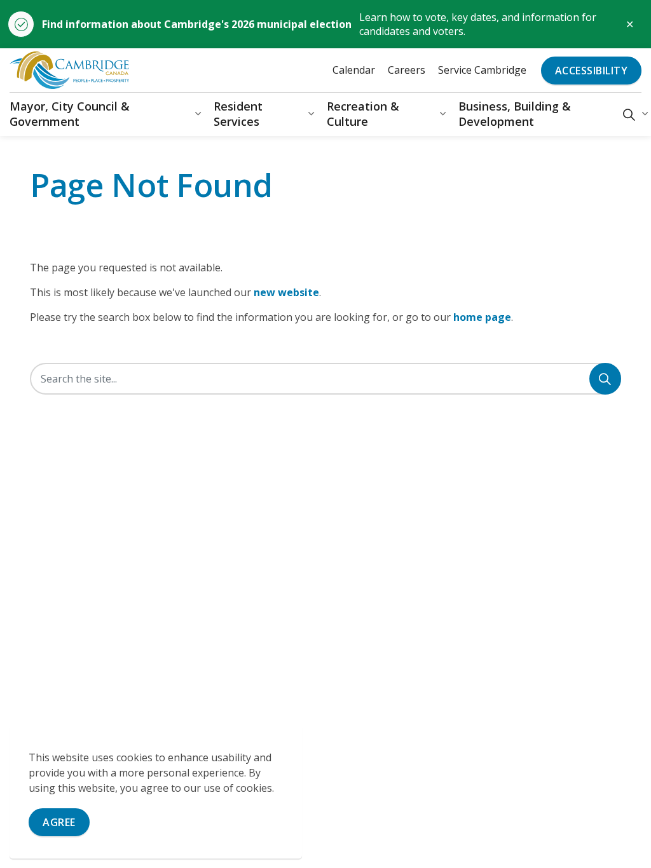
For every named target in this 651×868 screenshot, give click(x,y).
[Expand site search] (629, 114)
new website (286, 292)
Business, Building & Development (514, 113)
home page (482, 317)
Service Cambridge (482, 70)
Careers (406, 70)
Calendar (353, 70)
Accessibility (591, 71)
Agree (59, 822)
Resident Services (238, 113)
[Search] (605, 379)
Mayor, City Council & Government (70, 113)
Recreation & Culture (363, 113)
